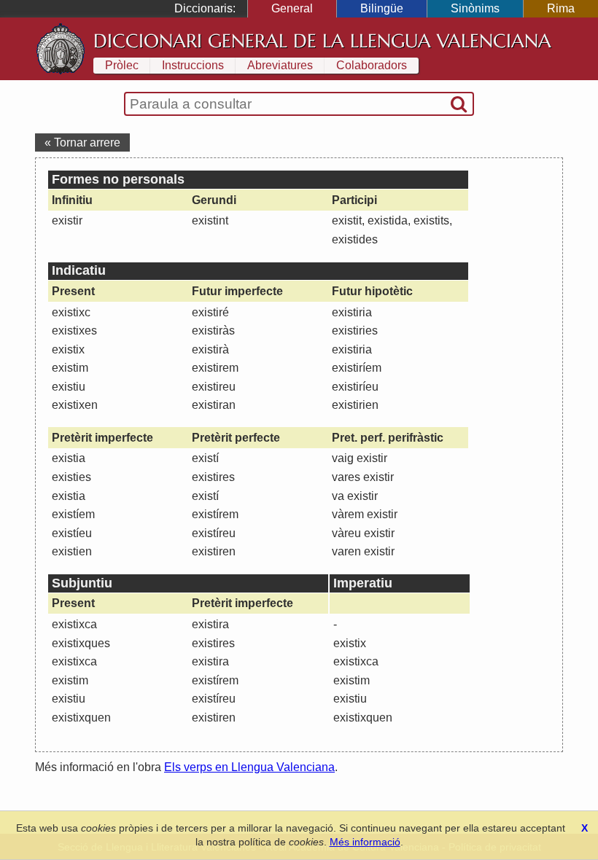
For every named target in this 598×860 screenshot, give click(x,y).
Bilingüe (381, 8)
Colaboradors (371, 65)
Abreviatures (280, 65)
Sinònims (475, 8)
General (292, 8)
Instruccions (193, 65)
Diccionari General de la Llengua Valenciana (322, 40)
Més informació (365, 842)
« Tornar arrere (82, 142)
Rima (561, 8)
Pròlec (122, 65)
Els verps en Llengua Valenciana (249, 767)
